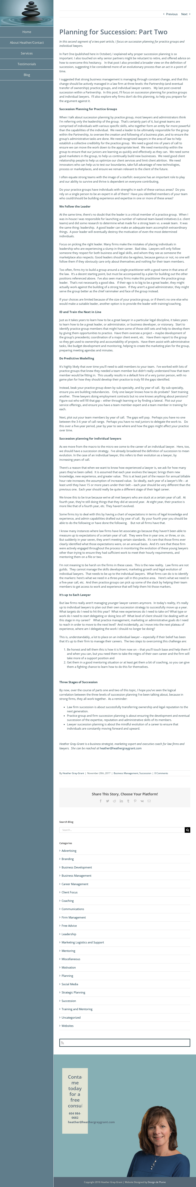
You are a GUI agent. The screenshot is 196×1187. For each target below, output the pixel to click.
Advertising (69, 851)
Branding (68, 859)
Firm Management (74, 917)
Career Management (75, 884)
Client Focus (70, 892)
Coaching (68, 901)
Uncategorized (71, 1017)
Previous (172, 14)
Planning (67, 976)
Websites (68, 1026)
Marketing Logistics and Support (83, 942)
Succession (145, 773)
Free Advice (69, 926)
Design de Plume (157, 1182)
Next (184, 14)
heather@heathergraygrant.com (121, 748)
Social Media (70, 984)
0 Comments (161, 773)
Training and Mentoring (77, 1009)
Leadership (69, 934)
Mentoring (68, 951)
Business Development (77, 867)
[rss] (62, 1042)
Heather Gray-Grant (73, 773)
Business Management (126, 773)
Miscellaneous (71, 959)
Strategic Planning (73, 992)
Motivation (69, 967)
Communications (73, 909)
